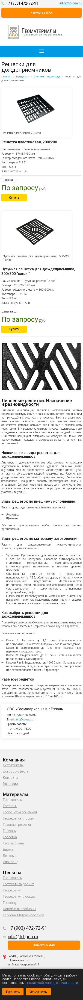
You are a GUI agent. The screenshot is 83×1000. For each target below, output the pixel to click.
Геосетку (10, 903)
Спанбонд (10, 862)
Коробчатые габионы (19, 909)
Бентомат (10, 856)
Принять (13, 992)
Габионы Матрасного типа (23, 915)
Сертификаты (13, 765)
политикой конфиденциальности (52, 983)
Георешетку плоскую (19, 896)
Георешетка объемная (20, 812)
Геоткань (10, 806)
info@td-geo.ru (70, 3)
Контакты (10, 777)
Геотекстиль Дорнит (18, 884)
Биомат (9, 849)
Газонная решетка (17, 824)
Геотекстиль (12, 800)
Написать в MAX (41, 12)
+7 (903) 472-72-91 (22, 3)
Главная (6, 76)
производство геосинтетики (42, 31)
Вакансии (10, 784)
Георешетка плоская (19, 818)
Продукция (22, 76)
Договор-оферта (16, 771)
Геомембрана (13, 843)
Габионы (9, 831)
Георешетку (12, 890)
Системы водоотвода (47, 76)
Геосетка (10, 837)
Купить (14, 197)
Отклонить (38, 992)
